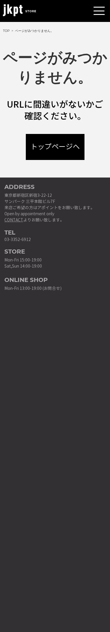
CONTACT (13, 220)
